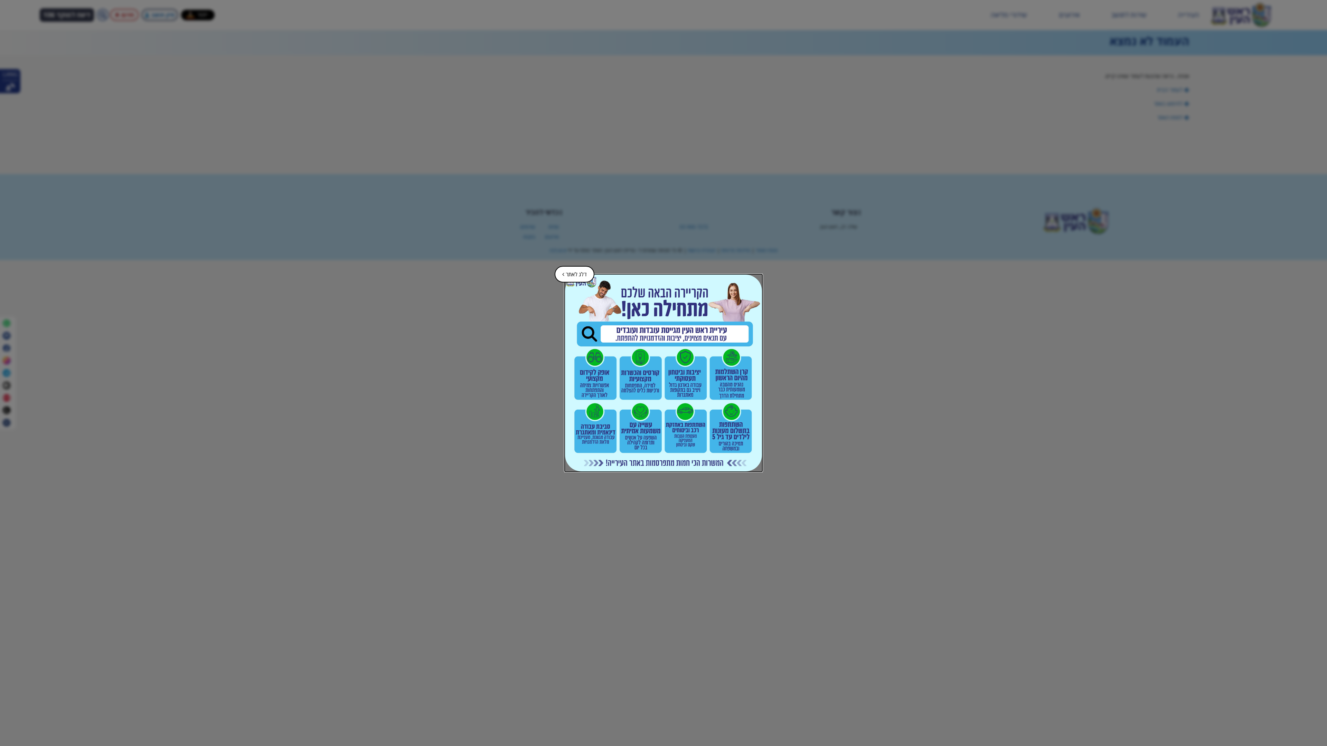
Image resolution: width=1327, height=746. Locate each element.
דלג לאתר (571, 272)
